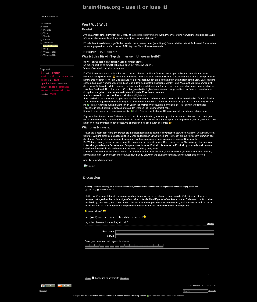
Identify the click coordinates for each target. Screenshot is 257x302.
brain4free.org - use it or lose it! (125, 7)
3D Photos (48, 42)
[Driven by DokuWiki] (47, 286)
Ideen (45, 27)
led (49, 80)
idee (44, 79)
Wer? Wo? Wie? (53, 16)
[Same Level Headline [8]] (112, 246)
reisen (45, 90)
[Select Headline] (126, 246)
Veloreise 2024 (49, 55)
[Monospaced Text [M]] (102, 246)
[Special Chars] (156, 246)
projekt (64, 86)
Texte (45, 33)
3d (42, 72)
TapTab (93, 104)
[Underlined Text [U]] (97, 246)
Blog (45, 49)
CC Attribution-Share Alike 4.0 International (166, 296)
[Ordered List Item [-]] (136, 246)
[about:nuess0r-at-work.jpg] (89, 166)
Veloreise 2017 (49, 52)
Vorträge (47, 36)
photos (52, 86)
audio (48, 73)
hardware (62, 76)
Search (212, 291)
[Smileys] (151, 246)
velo (53, 93)
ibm (71, 77)
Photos (46, 39)
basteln (56, 72)
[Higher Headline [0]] (122, 246)
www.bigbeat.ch (138, 95)
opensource (62, 84)
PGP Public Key (108, 52)
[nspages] (161, 246)
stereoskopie (61, 90)
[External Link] (131, 246)
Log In (43, 291)
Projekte (47, 30)
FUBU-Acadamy (141, 111)
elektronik (48, 76)
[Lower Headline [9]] (117, 246)
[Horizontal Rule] (146, 246)
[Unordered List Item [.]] (141, 246)
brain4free (46, 24)
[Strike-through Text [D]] (107, 246)
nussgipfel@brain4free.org (144, 35)
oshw (44, 87)
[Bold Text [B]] (87, 246)
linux (56, 79)
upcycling (44, 94)
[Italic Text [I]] (92, 246)
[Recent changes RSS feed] (63, 286)
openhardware (48, 83)
